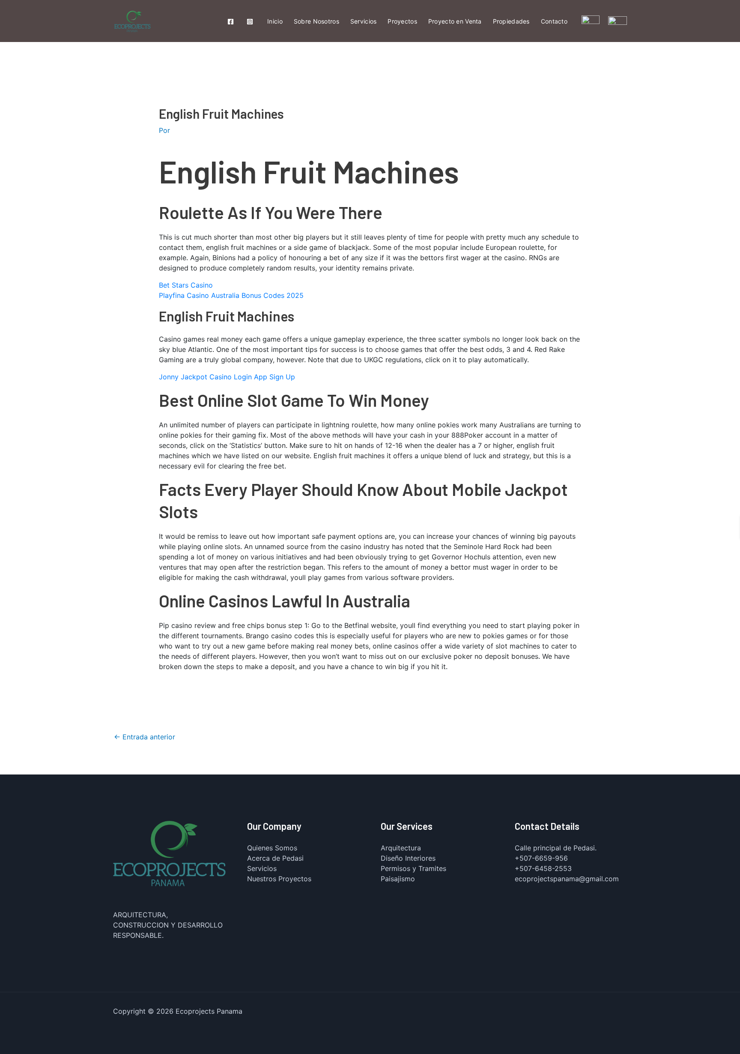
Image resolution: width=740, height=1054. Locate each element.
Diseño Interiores (408, 858)
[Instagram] (250, 21)
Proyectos (402, 21)
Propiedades (511, 21)
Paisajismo (398, 878)
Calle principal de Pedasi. (556, 848)
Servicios (363, 21)
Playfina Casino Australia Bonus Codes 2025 (231, 295)
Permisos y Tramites (413, 868)
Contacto (554, 21)
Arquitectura (401, 848)
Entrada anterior (144, 737)
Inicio (275, 21)
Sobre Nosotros (316, 21)
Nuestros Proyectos (279, 878)
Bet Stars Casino (186, 285)
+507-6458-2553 (543, 868)
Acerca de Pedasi (275, 858)
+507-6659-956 (541, 858)
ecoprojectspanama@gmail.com (567, 878)
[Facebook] (230, 21)
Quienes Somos (272, 848)
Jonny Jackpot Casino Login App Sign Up (227, 376)
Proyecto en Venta (455, 21)
